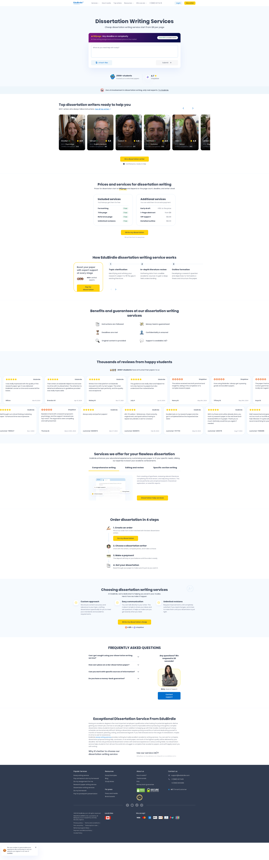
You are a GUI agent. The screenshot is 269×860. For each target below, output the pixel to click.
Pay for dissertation (88, 288)
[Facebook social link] (127, 805)
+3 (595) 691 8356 (177, 783)
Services (94, 3)
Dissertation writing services (84, 787)
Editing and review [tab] (134, 467)
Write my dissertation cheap (134, 622)
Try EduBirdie (163, 90)
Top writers (117, 3)
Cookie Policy (78, 833)
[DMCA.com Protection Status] (141, 790)
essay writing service (103, 737)
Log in (178, 3)
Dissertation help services (152, 498)
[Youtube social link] (132, 805)
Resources (128, 3)
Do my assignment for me (83, 781)
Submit (165, 62)
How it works (106, 3)
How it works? (141, 775)
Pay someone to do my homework (86, 778)
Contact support (169, 695)
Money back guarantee (145, 784)
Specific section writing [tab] (165, 467)
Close (34, 848)
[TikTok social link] (136, 805)
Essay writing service (81, 775)
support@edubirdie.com (180, 775)
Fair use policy (78, 825)
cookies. (10, 853)
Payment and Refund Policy (83, 830)
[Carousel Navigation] (156, 289)
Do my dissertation (125, 538)
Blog (106, 778)
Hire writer (190, 3)
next (192, 108)
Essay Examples (111, 775)
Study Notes (109, 781)
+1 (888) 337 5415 (177, 779)
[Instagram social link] (141, 805)
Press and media (111, 793)
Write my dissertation (134, 232)
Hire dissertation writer (134, 159)
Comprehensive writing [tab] (104, 467)
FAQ (138, 781)
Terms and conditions (92, 823)
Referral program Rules (81, 828)
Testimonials (141, 778)
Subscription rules (91, 825)
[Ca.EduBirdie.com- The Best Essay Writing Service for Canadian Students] (108, 817)
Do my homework (80, 791)
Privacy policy (78, 823)
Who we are (140, 3)
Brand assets (110, 796)
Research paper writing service (85, 784)
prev (184, 108)
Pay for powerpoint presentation (85, 794)
